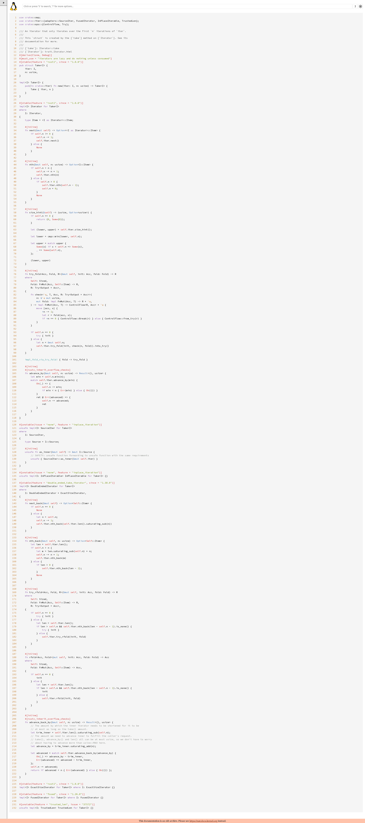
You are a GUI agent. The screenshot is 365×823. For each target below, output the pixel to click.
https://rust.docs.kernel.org (203, 820)
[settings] (360, 6)
